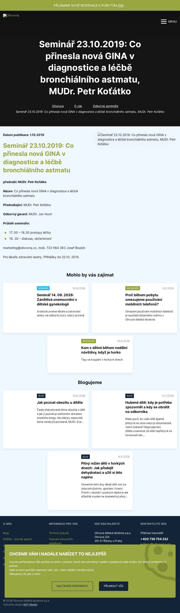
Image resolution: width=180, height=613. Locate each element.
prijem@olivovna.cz (155, 544)
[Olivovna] (13, 21)
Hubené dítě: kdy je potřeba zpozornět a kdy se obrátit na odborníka (148, 407)
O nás (78, 106)
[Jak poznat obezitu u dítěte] (19, 403)
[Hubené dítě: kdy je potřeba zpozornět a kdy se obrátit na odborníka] (108, 403)
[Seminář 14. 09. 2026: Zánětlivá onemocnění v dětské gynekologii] (19, 296)
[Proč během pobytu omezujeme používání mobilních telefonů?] (108, 296)
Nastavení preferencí (72, 586)
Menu (172, 21)
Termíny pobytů (59, 533)
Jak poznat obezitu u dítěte (60, 402)
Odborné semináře (105, 106)
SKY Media (30, 604)
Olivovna (58, 106)
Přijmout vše (113, 586)
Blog (6, 533)
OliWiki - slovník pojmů (17, 539)
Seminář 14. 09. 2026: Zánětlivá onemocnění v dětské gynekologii (57, 299)
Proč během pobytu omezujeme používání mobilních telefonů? (143, 299)
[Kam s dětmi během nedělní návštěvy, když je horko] (63, 348)
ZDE (121, 5)
